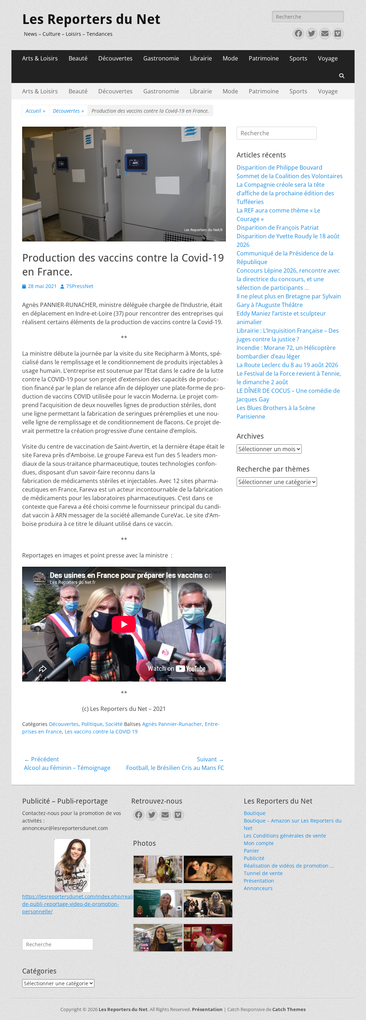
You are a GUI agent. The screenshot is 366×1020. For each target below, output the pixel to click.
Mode (230, 58)
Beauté (78, 58)
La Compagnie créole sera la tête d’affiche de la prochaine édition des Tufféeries (285, 193)
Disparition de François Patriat (278, 227)
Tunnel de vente (263, 873)
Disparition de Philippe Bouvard (279, 167)
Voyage (328, 58)
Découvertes (115, 58)
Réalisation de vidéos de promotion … (289, 865)
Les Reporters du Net (91, 19)
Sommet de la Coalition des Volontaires (290, 176)
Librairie (201, 58)
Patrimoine (264, 58)
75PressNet (79, 286)
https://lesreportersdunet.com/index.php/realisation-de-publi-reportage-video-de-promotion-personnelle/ (86, 904)
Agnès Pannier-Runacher (172, 724)
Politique (92, 724)
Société (114, 724)
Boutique (255, 813)
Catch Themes (289, 1009)
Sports (298, 58)
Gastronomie (161, 58)
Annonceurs (258, 888)
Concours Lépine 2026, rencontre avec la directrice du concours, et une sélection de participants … (288, 279)
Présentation (259, 880)
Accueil (35, 110)
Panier (251, 850)
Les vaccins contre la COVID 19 (101, 731)
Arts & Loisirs (40, 58)
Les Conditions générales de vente (285, 835)
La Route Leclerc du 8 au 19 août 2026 (287, 365)
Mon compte (259, 843)
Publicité (254, 858)
